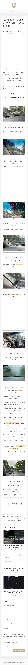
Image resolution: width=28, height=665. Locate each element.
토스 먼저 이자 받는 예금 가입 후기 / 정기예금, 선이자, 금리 (14, 591)
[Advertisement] (14, 52)
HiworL (7, 31)
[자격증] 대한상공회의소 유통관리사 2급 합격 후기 (14, 569)
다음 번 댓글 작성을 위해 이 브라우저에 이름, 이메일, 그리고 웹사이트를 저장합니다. (14, 637)
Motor (11, 33)
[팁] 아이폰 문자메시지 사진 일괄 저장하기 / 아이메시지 (14, 546)
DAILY (6, 33)
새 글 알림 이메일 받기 (11, 646)
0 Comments (20, 33)
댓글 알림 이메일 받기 (11, 642)
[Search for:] (18, 11)
